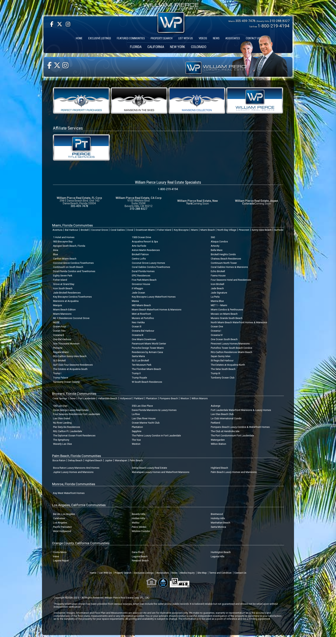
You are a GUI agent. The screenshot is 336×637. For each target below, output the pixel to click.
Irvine (56, 556)
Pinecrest (244, 229)
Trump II (136, 373)
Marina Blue (217, 301)
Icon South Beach (63, 288)
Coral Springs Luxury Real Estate (70, 410)
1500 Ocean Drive (141, 237)
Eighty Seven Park (62, 275)
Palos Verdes (139, 526)
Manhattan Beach (220, 522)
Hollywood (126, 398)
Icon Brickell (217, 284)
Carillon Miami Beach (64, 258)
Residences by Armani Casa (147, 352)
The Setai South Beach (223, 369)
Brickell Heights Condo (223, 254)
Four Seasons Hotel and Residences (231, 279)
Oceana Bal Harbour (143, 330)
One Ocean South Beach (224, 339)
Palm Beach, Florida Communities (76, 456)
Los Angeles (60, 522)
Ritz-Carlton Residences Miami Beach (231, 352)
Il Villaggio (137, 288)
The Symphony (61, 439)
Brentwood (217, 514)
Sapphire (136, 431)
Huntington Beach (221, 552)
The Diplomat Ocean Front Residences (74, 435)
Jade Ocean (138, 292)
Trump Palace (60, 377)
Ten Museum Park (141, 364)
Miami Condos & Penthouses (227, 309)
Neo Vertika (138, 322)
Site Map (201, 572)
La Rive (136, 414)
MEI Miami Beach (141, 305)
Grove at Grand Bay (63, 284)
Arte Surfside (139, 245)
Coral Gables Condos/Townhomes (151, 267)
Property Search (123, 572)
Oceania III (137, 335)
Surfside (278, 229)
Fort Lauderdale (86, 398)
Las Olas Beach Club (222, 414)
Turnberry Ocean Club (222, 377)
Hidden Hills (138, 518)
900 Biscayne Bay (63, 241)
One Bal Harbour (62, 339)
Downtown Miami (145, 229)
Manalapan (121, 460)
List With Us (105, 572)
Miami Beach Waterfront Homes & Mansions (156, 309)
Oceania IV (217, 335)
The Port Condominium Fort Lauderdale (232, 435)
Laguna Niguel (61, 560)
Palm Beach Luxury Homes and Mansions (234, 472)
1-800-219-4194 (274, 25)
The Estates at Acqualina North (228, 364)
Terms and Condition (220, 572)
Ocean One (217, 326)
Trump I (57, 373)
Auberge (215, 405)
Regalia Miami (61, 352)
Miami (194, 229)
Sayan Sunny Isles (220, 356)
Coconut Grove (99, 229)
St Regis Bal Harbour (222, 360)
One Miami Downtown (144, 339)
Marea (135, 301)
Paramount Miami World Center (149, 343)
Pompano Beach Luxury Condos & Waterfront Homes (240, 427)
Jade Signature (219, 292)
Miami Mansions (62, 313)
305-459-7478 (245, 21)
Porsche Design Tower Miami (148, 347)
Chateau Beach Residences (226, 258)
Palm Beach (136, 460)
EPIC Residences (141, 275)
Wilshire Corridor (141, 531)
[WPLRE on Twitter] (59, 24)
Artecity (215, 245)
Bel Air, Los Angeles (64, 514)
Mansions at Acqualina (66, 301)
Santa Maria (138, 356)
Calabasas (59, 518)
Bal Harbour (71, 229)
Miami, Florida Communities (72, 225)
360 (213, 237)
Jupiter (108, 460)
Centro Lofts (139, 258)
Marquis (57, 305)
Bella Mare (216, 250)
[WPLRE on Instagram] (68, 24)
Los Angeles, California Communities (79, 505)
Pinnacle (57, 347)
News (175, 572)
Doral (130, 229)
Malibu (135, 522)
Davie (73, 398)
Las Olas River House (144, 418)
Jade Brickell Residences (67, 292)
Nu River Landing (62, 422)
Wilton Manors (200, 398)
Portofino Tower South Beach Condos (231, 347)
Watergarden (218, 439)
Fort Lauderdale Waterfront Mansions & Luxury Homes (241, 410)
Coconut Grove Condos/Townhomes (73, 262)
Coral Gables (117, 229)
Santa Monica (218, 526)
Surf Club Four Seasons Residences (73, 364)
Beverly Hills (138, 514)
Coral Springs (59, 398)
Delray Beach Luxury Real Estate (149, 467)
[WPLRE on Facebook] (51, 24)
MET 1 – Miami (219, 305)
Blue (55, 254)
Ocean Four (59, 326)
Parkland (139, 398)
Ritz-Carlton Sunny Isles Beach (70, 356)
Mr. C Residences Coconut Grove (71, 318)
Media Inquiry (187, 572)
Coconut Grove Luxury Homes (148, 262)
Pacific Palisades (62, 526)
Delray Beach (75, 460)
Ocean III (136, 326)
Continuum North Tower (224, 262)
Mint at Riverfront (141, 313)
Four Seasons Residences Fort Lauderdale (76, 414)
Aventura (57, 229)
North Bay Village (226, 229)
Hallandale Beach (107, 398)
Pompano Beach (169, 398)
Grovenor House (141, 284)
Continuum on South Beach (68, 267)
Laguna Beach (140, 556)
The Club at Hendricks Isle (225, 431)
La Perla (215, 296)
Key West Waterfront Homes (69, 493)
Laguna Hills (217, 556)
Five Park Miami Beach (144, 279)
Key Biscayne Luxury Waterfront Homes (154, 296)
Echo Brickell (218, 271)
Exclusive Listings (144, 572)
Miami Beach (207, 229)
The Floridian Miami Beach (146, 369)
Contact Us (240, 572)
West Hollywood (62, 531)
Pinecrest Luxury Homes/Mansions (230, 343)
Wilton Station (218, 443)
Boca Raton (59, 460)
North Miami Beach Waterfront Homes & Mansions (239, 322)
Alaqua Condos (219, 241)
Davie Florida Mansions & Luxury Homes (154, 410)
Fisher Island (164, 229)
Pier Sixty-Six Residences (66, 427)
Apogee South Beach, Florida (69, 245)
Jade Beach (217, 288)
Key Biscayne (181, 229)
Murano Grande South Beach (226, 318)
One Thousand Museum (66, 343)
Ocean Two (59, 330)
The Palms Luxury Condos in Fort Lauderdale (156, 435)
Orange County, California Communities (80, 543)
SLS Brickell (59, 360)
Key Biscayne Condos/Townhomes (72, 296)
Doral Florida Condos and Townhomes (74, 271)
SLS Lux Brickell (140, 360)
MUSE (56, 322)
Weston (184, 398)
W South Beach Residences (147, 381)
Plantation (151, 398)
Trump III (215, 373)
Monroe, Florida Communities (73, 484)
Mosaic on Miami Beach (224, 313)
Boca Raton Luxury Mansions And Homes (76, 467)
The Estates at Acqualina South (70, 369)
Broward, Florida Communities (74, 394)
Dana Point (138, 552)
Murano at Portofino (143, 318)
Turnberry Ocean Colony (66, 381)
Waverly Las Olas (62, 443)
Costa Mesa (59, 552)
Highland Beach (93, 460)
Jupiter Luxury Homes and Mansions (73, 472)
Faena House (218, 275)
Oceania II (58, 335)
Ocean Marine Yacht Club (146, 422)
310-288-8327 (280, 21)
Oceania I (216, 330)
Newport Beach (140, 560)
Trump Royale (139, 377)
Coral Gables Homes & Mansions (229, 267)
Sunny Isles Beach (262, 229)
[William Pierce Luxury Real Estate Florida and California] (171, 7)
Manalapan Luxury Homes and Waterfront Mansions (160, 472)
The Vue (136, 439)
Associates (162, 572)
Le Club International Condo (226, 418)
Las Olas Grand (61, 418)
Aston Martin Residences (146, 250)
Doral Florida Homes (143, 271)
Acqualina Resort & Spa (145, 241)
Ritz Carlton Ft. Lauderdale (67, 431)
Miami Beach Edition (64, 309)
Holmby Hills (218, 518)
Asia (55, 250)
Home (93, 572)
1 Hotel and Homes (63, 237)
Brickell (85, 229)
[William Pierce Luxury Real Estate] (254, 100)
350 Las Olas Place (142, 405)
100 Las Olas (60, 405)
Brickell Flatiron (140, 254)
